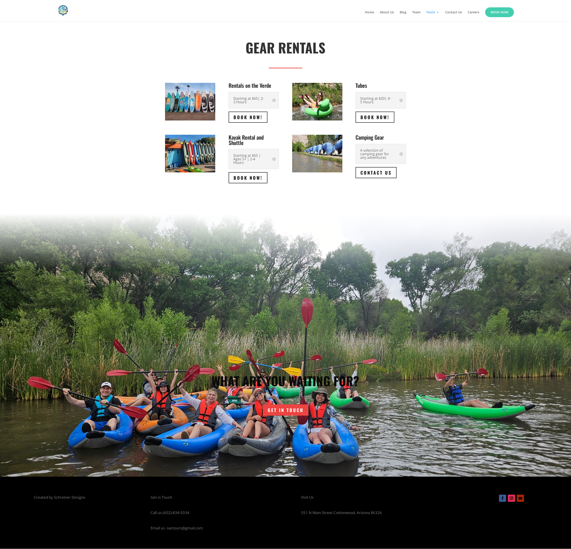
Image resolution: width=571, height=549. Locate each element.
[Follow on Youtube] (520, 498)
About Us (387, 12)
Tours (430, 12)
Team (416, 12)
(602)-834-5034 (176, 512)
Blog (403, 12)
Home (369, 12)
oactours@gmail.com (185, 528)
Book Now (499, 12)
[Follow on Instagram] (511, 498)
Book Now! (248, 117)
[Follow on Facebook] (502, 498)
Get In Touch (286, 410)
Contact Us (453, 12)
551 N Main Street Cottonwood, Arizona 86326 (341, 512)
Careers (473, 12)
